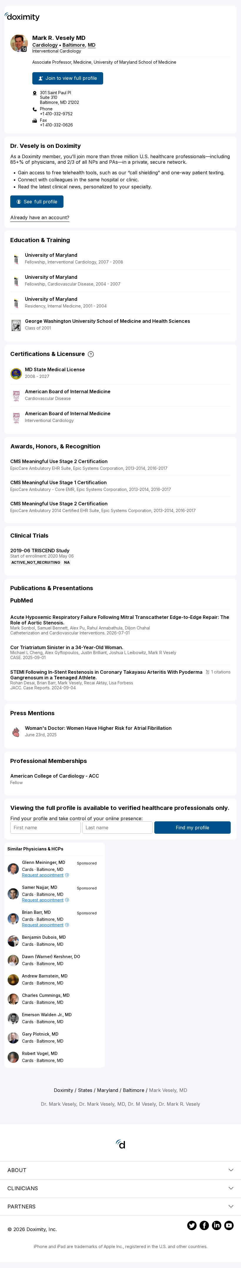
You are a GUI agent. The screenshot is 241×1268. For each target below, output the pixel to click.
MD (92, 45)
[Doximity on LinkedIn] (216, 1226)
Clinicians (22, 1188)
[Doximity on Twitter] (192, 1226)
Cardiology (45, 45)
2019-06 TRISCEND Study (39, 550)
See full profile (40, 203)
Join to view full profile (71, 78)
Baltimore (74, 45)
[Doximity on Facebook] (204, 1226)
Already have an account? (39, 217)
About (16, 1170)
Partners (21, 1206)
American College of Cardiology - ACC (54, 776)
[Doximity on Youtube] (229, 1226)
